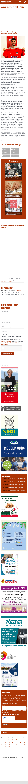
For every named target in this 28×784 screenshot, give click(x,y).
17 (9, 742)
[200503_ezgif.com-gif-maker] (9, 555)
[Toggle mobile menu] (20, 2)
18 (12, 742)
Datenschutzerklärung (14, 710)
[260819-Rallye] (13, 163)
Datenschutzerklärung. (6, 341)
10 (9, 741)
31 (9, 746)
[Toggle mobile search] (25, 2)
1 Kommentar (10, 281)
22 (1, 744)
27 (20, 744)
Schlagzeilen (8, 280)
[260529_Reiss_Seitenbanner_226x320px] (9, 664)
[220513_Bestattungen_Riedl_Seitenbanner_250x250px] (14, 587)
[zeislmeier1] (9, 578)
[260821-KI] (13, 181)
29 (1, 746)
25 (12, 744)
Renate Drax (5, 278)
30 (5, 746)
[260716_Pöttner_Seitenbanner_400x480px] (14, 616)
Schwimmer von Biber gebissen (17, 478)
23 (5, 744)
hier (16, 703)
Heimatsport (3, 280)
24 (9, 744)
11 (12, 741)
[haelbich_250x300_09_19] (9, 497)
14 (24, 741)
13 (20, 741)
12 (16, 741)
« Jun (2, 748)
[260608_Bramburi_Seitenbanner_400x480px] (14, 520)
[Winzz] (9, 415)
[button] (6, 149)
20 (20, 742)
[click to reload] (8, 717)
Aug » (5, 748)
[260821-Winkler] (13, 199)
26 (16, 744)
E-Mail (3, 705)
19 (16, 742)
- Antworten (19, 290)
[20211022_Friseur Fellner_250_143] (9, 651)
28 (24, 744)
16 (5, 742)
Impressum (16, 757)
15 (1, 742)
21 (24, 742)
